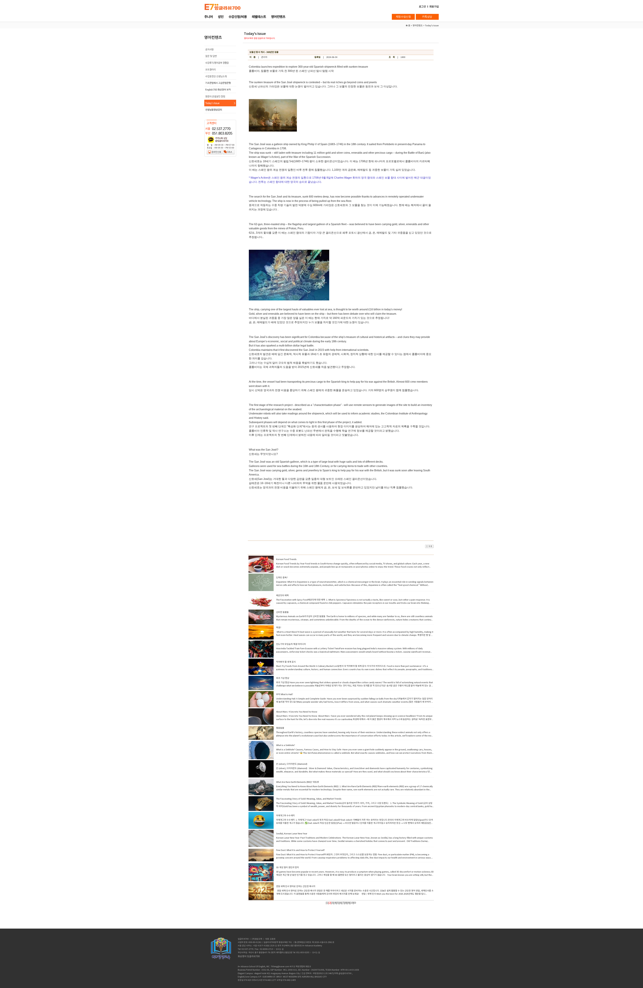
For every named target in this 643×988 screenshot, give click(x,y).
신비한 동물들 (282, 612)
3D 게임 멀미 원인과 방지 (287, 867)
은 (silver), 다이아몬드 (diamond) (291, 764)
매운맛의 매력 (282, 595)
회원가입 (434, 6)
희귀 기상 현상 (282, 678)
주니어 (208, 17)
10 (352, 903)
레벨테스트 (259, 17)
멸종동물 (280, 728)
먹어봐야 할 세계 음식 (286, 662)
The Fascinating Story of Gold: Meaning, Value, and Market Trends (308, 799)
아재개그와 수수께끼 (285, 815)
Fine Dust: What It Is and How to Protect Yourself (300, 850)
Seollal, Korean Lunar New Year (291, 834)
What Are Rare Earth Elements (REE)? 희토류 (297, 782)
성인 (221, 17)
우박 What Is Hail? (284, 694)
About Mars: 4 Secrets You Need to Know (296, 712)
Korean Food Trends (286, 559)
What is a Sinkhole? (285, 745)
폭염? (278, 627)
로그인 (422, 6)
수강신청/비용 (238, 17)
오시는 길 (280, 949)
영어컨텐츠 (278, 17)
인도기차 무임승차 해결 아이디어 (291, 644)
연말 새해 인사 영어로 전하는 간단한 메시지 (295, 886)
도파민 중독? (282, 577)
